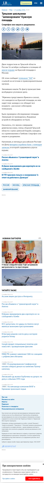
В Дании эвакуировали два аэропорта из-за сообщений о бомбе (21, 167)
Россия (6, 185)
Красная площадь (31, 185)
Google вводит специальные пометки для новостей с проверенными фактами (19, 345)
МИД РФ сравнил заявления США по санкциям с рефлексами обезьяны (22, 355)
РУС (35, 3)
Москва (16, 185)
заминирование (10, 189)
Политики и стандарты (10, 406)
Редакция (5, 404)
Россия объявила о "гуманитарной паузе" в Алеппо (20, 158)
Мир (10, 10)
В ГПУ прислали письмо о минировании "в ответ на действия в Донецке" (20, 176)
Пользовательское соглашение (13, 409)
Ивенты (4, 402)
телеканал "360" (26, 78)
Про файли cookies (8, 479)
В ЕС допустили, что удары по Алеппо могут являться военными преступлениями (20, 325)
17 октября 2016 (19, 10)
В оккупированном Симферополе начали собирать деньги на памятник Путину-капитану (21, 366)
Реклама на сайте (8, 399)
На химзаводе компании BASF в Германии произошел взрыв (18, 387)
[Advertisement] (22, 213)
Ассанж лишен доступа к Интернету (17, 296)
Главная (4, 10)
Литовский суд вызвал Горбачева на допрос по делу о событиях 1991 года (22, 377)
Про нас (4, 397)
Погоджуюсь (34, 479)
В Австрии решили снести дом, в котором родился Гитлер (19, 335)
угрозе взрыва (8, 70)
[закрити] (43, 464)
